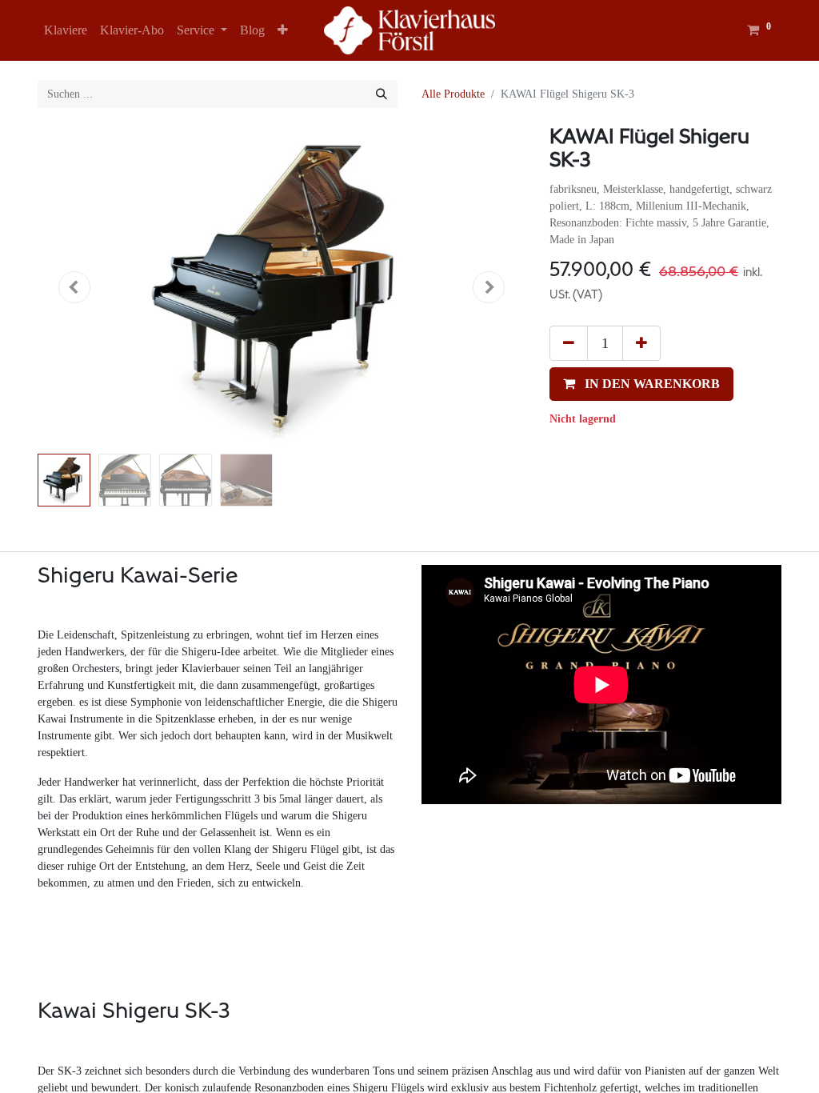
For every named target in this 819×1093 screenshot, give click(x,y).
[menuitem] (66, 30)
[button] (282, 30)
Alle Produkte (453, 94)
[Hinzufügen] (641, 343)
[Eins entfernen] (568, 343)
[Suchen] (382, 94)
